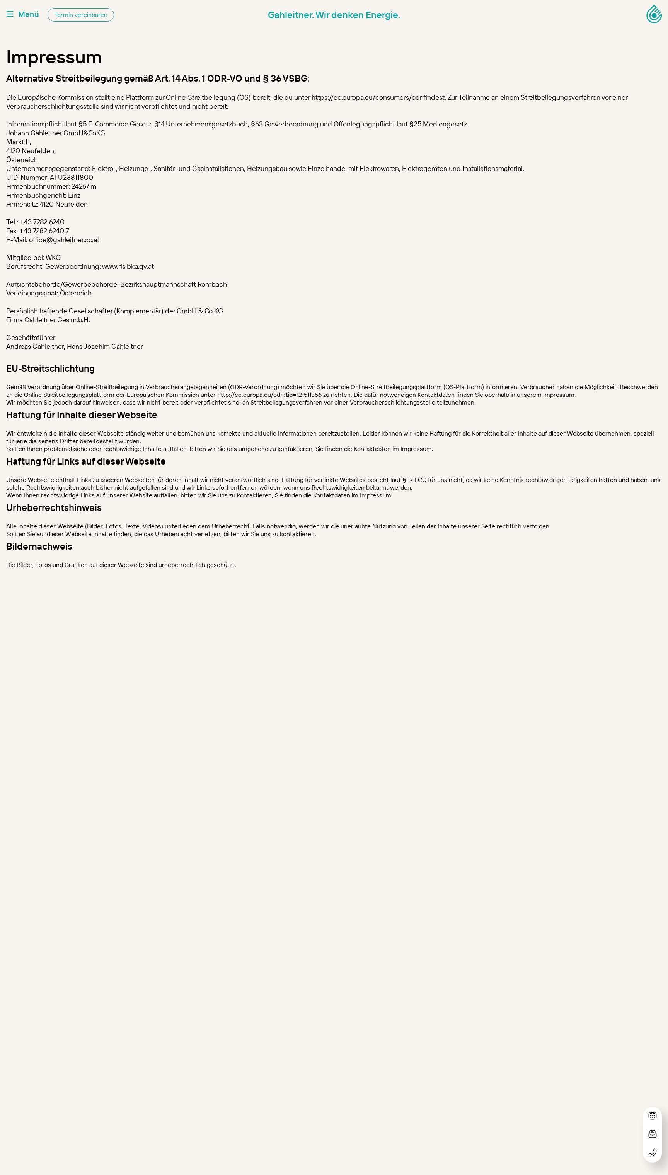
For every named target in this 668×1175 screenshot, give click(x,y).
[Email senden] (652, 1135)
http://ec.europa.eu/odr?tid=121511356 (269, 394)
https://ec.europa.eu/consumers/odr (367, 97)
